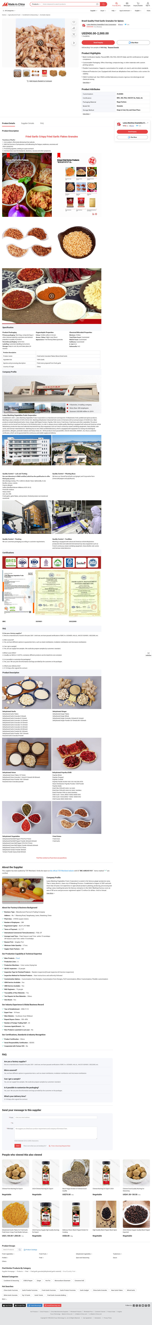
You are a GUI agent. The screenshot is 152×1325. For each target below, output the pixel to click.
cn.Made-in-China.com (95, 1314)
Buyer (102, 11)
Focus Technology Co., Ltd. (61, 1318)
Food (18, 958)
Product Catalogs (31, 1250)
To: (12, 1123)
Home (4, 15)
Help (113, 11)
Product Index (111, 1311)
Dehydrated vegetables (83, 1254)
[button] (97, 4)
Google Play (20, 1305)
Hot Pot (47, 1281)
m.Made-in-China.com (81, 1314)
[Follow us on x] (137, 1305)
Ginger (39, 1281)
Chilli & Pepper (27, 1281)
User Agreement (87, 1318)
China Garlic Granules (100, 1290)
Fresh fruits (42, 1254)
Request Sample (113, 47)
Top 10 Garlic (26, 1295)
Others (4, 1261)
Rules (148, 11)
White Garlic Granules (10, 1295)
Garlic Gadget (84, 1290)
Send (17, 1146)
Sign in (148, 5)
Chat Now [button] (134, 43)
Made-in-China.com (67, 1314)
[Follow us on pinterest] (146, 1305)
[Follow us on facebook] (134, 1305)
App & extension (125, 11)
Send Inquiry (98, 42)
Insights (119, 1311)
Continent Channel (100, 1311)
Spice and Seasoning (82, 1258)
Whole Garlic (131, 1290)
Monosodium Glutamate (62, 1281)
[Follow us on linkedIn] (149, 1305)
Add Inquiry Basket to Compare (40, 81)
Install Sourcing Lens (53, 1305)
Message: (10, 1128)
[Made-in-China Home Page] (13, 4)
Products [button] (35, 4)
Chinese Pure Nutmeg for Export (12, 1189)
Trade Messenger (34, 1305)
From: (11, 1117)
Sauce (115, 1258)
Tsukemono (116, 1254)
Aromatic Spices (45, 15)
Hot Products (34, 1311)
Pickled (4, 1258)
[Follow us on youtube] (143, 1305)
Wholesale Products (76, 1311)
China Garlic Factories (11, 1290)
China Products (44, 1311)
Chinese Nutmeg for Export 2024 (103, 1189)
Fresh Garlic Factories (49, 1290)
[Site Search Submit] (103, 4)
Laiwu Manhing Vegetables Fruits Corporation (101, 24)
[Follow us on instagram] (140, 1305)
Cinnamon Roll (79, 1281)
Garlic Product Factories (68, 1290)
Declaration (98, 1318)
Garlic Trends (39, 1295)
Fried (40, 1258)
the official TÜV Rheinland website (62, 871)
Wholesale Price (88, 1311)
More (4, 1299)
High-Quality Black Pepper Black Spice (105, 1230)
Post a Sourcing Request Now (59, 1146)
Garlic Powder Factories (29, 1290)
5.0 (125, 126)
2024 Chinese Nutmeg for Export (42, 1189)
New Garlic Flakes (117, 1290)
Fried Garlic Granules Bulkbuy (56, 1295)
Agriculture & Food (14, 15)
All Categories (9, 11)
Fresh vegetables (7, 1254)
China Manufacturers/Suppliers (59, 1311)
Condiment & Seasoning (30, 15)
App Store (7, 1305)
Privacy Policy (108, 1318)
